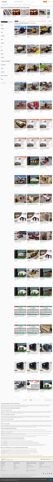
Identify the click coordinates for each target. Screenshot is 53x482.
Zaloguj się (45, 1)
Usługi (20, 4)
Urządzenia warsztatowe (29, 465)
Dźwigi (27, 471)
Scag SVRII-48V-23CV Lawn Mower (45, 91)
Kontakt (50, 459)
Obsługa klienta (41, 464)
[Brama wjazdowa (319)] (33, 17)
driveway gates (6, 425)
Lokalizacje (29, 4)
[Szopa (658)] (16, 17)
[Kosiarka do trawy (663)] (7, 17)
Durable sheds (24, 420)
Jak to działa (15, 4)
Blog (1, 469)
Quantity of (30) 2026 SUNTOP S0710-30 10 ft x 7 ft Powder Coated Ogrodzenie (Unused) (33, 353)
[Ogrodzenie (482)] (25, 17)
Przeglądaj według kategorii (4, 4)
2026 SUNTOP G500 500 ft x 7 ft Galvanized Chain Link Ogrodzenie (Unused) (32, 129)
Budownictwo (27, 464)
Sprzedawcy (15, 465)
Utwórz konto (50, 1)
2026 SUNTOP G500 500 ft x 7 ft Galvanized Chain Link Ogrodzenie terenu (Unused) (33, 148)
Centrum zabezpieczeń (3, 470)
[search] (12, 83)
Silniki (27, 469)
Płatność (15, 469)
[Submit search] (34, 1)
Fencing (2, 425)
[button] (7, 13)
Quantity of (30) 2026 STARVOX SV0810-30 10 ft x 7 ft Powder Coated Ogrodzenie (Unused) (33, 391)
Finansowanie (24, 4)
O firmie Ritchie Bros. (3, 464)
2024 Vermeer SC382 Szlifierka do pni (45, 35)
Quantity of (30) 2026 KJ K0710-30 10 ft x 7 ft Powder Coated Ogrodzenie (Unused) (20, 316)
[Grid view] (49, 21)
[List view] (51, 21)
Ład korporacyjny (3, 465)
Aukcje (11, 4)
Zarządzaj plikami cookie (43, 479)
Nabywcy (15, 464)
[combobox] (42, 21)
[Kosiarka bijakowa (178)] (42, 17)
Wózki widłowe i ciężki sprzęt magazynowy (31, 470)
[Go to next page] (40, 400)
